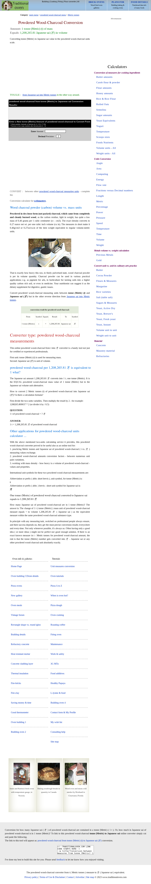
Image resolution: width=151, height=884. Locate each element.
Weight (100, 245)
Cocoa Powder (104, 275)
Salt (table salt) (104, 297)
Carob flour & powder (108, 82)
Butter (99, 270)
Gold (99, 260)
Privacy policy (31, 877)
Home (15, 5)
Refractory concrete (20, 644)
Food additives (57, 673)
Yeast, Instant (103, 324)
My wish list (56, 722)
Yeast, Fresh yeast (106, 319)
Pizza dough (56, 605)
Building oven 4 (58, 702)
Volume (100, 239)
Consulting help (58, 732)
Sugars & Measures (106, 303)
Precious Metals (104, 255)
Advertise (79, 877)
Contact (70, 877)
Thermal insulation (19, 673)
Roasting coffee (58, 624)
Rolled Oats (102, 104)
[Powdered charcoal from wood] (49, 267)
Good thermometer (19, 712)
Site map (55, 741)
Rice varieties (103, 292)
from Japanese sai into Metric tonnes (39, 95)
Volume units (103, 148)
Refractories (102, 356)
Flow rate (101, 185)
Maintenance (57, 644)
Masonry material (105, 351)
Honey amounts (104, 93)
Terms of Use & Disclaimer (52, 877)
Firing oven (56, 634)
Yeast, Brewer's (104, 313)
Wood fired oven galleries (96, 5)
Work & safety (57, 654)
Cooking (53, 2)
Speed (99, 223)
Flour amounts (104, 88)
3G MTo (55, 663)
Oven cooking (57, 615)
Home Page (16, 566)
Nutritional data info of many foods (139, 5)
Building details (18, 634)
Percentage (102, 207)
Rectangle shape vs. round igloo (26, 624)
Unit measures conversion (63, 566)
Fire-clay (15, 693)
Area (98, 168)
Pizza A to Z (56, 586)
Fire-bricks (16, 683)
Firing (60, 2)
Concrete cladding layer (22, 663)
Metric (99, 201)
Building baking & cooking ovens (117, 5)
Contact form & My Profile (63, 712)
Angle (99, 163)
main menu (33, 15)
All (78, 2)
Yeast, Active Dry (105, 308)
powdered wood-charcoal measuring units (59, 191)
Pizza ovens (16, 586)
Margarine (101, 286)
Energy (100, 179)
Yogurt (100, 126)
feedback (60, 859)
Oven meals (16, 605)
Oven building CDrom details (24, 576)
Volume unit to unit (106, 330)
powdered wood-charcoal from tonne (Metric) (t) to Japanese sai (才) (70, 840)
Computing (102, 174)
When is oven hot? (59, 595)
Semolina (101, 109)
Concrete (101, 345)
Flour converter (70, 2)
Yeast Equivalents (105, 120)
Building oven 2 (18, 732)
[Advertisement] (50, 67)
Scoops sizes (103, 137)
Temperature (103, 131)
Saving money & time (21, 702)
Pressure (100, 218)
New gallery (16, 595)
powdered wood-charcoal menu (53, 15)
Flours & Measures (106, 281)
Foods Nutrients (104, 142)
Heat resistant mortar (20, 654)
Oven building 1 (18, 722)
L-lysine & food (58, 693)
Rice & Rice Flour (106, 99)
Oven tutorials (57, 576)
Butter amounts (104, 77)
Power (99, 212)
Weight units (103, 153)
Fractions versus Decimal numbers (114, 190)
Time (99, 234)
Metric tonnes (73, 15)
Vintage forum (17, 615)
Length (100, 196)
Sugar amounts (104, 115)
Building (45, 2)
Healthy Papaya (58, 683)
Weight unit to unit (106, 335)
